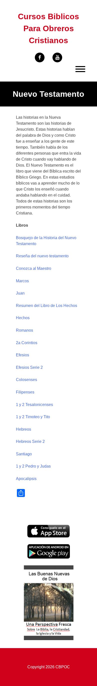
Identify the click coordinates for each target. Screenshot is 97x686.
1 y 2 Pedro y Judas (33, 466)
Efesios (22, 355)
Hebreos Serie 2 (30, 441)
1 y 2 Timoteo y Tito (33, 417)
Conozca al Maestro (33, 268)
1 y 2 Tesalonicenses (34, 404)
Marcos (22, 281)
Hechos (23, 318)
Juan (20, 293)
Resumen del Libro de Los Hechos (46, 305)
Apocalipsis (26, 479)
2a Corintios (26, 343)
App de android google (47, 547)
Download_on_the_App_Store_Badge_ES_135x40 (48, 527)
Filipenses (25, 392)
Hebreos (23, 429)
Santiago (24, 454)
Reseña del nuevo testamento (42, 256)
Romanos (24, 330)
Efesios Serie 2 (29, 367)
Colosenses (26, 380)
